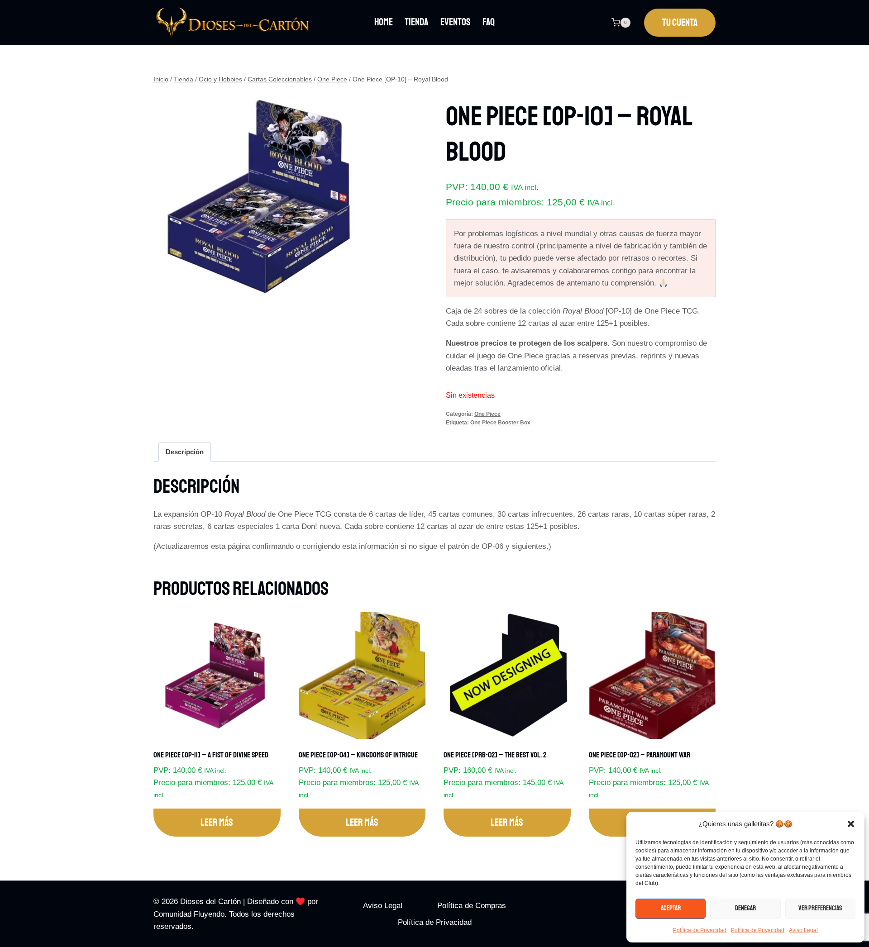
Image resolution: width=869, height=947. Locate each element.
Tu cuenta (679, 22)
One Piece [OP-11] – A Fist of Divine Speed (210, 755)
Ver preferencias (820, 908)
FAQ (488, 22)
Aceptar (671, 908)
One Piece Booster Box (500, 422)
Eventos (455, 22)
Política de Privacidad (699, 930)
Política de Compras (471, 905)
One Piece (487, 414)
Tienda (416, 22)
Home (383, 22)
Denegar (745, 908)
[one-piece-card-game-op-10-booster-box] (258, 196)
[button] (850, 823)
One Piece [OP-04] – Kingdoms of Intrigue (358, 755)
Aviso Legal (803, 930)
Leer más (217, 822)
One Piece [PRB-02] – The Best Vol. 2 (495, 755)
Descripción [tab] (185, 452)
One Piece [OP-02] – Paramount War (639, 755)
